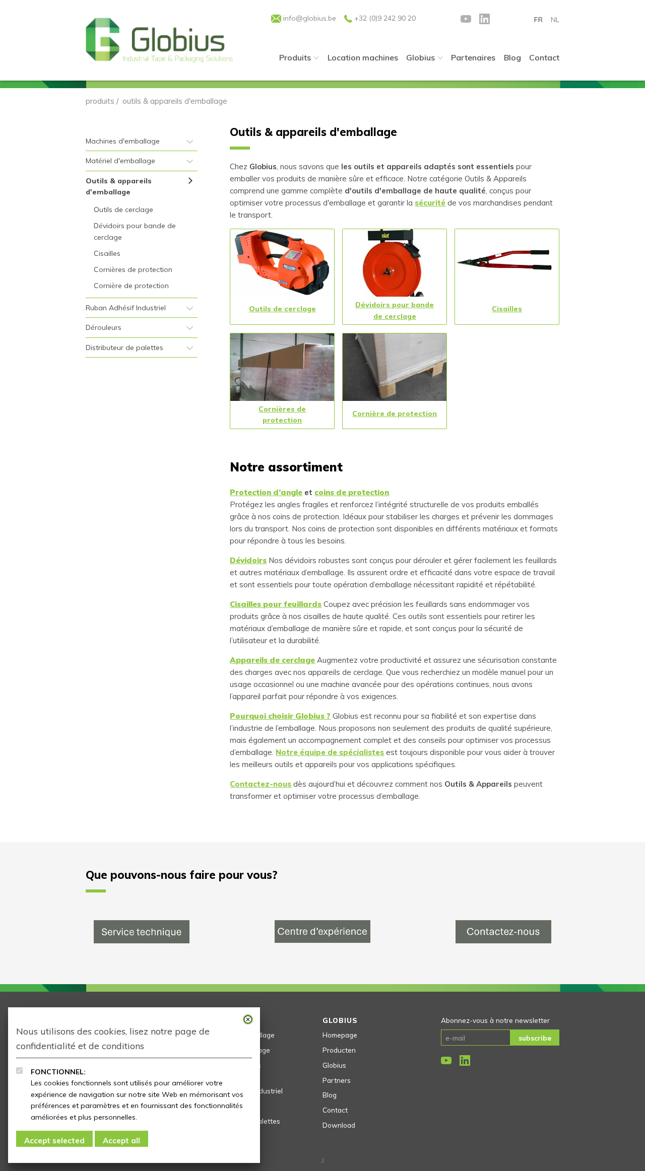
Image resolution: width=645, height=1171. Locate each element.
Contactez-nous (260, 784)
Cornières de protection (133, 269)
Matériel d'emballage (120, 160)
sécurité (430, 203)
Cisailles (107, 253)
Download (338, 1125)
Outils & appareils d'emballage (119, 186)
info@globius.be (308, 18)
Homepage (339, 1034)
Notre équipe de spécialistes (330, 752)
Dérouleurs (103, 327)
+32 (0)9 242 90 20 (384, 18)
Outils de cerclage (123, 209)
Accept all (121, 1140)
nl (555, 19)
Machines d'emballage (123, 141)
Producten (339, 1050)
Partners (336, 1080)
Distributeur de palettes (124, 347)
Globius (420, 57)
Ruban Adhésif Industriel (126, 307)
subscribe (535, 1038)
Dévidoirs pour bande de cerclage (135, 231)
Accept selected (54, 1140)
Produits (295, 57)
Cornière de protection (131, 285)
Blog (329, 1094)
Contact (335, 1110)
